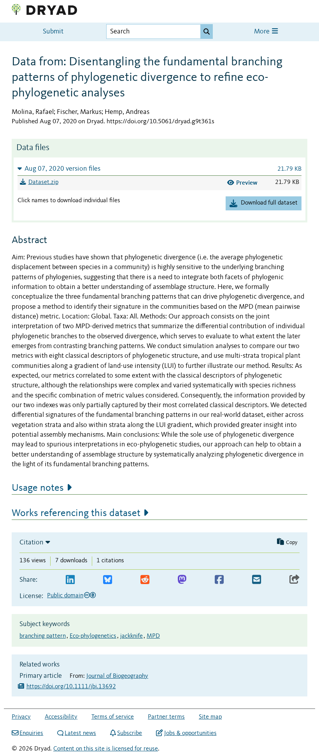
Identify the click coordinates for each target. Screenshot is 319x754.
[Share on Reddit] (144, 580)
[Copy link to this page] (294, 580)
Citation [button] (31, 542)
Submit (53, 31)
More (262, 31)
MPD (153, 636)
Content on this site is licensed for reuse (105, 749)
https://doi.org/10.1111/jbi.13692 (71, 687)
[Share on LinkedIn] (70, 580)
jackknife (131, 636)
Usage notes (38, 488)
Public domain (65, 596)
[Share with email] (256, 580)
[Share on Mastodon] (181, 580)
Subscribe (129, 733)
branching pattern (42, 636)
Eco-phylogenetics (93, 636)
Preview (247, 182)
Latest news (80, 733)
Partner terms (166, 717)
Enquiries (31, 733)
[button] (159, 168)
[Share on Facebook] (219, 580)
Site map (210, 717)
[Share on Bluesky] (107, 580)
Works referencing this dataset (76, 513)
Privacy (21, 717)
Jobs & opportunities (190, 733)
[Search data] (206, 31)
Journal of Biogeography (117, 676)
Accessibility (61, 717)
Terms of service (112, 717)
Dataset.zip (43, 182)
